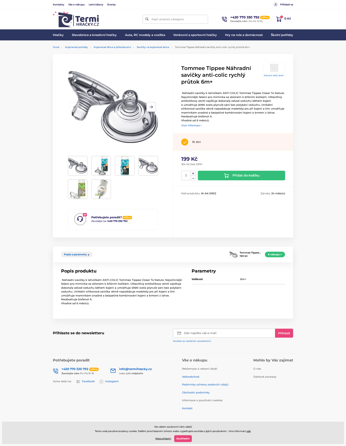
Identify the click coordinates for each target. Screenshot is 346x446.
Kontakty (58, 4)
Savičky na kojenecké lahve (153, 47)
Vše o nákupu (76, 4)
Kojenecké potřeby (76, 47)
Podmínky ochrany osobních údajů (205, 384)
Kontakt (187, 408)
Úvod (56, 47)
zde (248, 431)
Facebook (88, 381)
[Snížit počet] (193, 178)
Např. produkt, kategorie (168, 19)
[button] (151, 107)
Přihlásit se (286, 4)
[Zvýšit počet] (193, 173)
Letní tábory (96, 4)
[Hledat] (147, 19)
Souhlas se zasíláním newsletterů (192, 341)
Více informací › (191, 125)
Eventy (111, 4)
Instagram (112, 381)
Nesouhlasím (163, 438)
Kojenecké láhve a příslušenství (112, 47)
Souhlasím (183, 438)
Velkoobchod (190, 376)
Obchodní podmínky (196, 392)
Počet (186, 175)
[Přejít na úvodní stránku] (76, 19)
